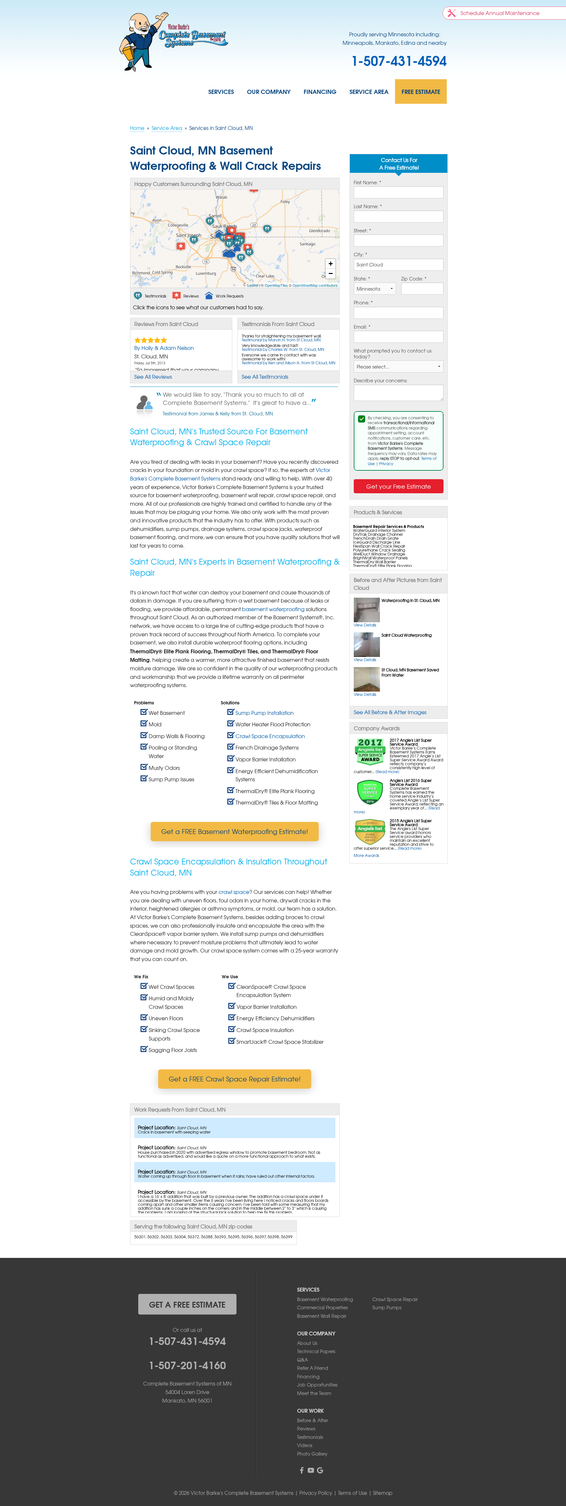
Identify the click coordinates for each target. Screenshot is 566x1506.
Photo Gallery (312, 1453)
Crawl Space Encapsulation (270, 736)
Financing (320, 91)
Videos (304, 1445)
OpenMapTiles (276, 285)
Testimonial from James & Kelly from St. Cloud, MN (218, 413)
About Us (307, 1343)
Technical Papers (316, 1351)
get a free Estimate (187, 1304)
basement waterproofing (273, 609)
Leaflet (252, 285)
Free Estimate (421, 91)
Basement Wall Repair (321, 1316)
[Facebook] (302, 1470)
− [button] (331, 273)
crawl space (233, 892)
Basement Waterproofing (325, 1299)
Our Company (269, 91)
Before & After (312, 1420)
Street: (362, 231)
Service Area (368, 91)
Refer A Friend (312, 1368)
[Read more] (387, 771)
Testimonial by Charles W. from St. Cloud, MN (283, 349)
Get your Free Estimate (398, 486)
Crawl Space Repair (395, 1299)
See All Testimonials (265, 376)
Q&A (302, 1359)
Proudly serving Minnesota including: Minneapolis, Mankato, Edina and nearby (395, 38)
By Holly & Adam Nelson (164, 348)
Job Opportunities (317, 1384)
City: (360, 255)
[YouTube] (311, 1470)
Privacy (386, 463)
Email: (362, 327)
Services (221, 91)
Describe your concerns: (380, 381)
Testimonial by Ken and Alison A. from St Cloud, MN (288, 363)
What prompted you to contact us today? (392, 353)
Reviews (306, 1428)
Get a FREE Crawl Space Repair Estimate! (235, 1078)
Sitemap (382, 1493)
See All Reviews (153, 376)
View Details (365, 625)
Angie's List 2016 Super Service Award (411, 782)
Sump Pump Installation (265, 713)
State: (362, 279)
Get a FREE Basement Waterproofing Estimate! (234, 831)
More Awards (366, 855)
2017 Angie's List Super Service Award (411, 742)
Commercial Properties (322, 1307)
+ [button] (331, 264)
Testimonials (310, 1437)
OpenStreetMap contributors (315, 285)
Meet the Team (314, 1393)
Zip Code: (413, 279)
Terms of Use (352, 1493)
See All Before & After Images (390, 712)
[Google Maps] (320, 1470)
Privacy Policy (315, 1493)
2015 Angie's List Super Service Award (411, 822)
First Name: (367, 183)
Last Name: (368, 206)
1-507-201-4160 (187, 1364)
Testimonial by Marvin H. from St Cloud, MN (281, 340)
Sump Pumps (386, 1307)
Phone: (363, 303)
